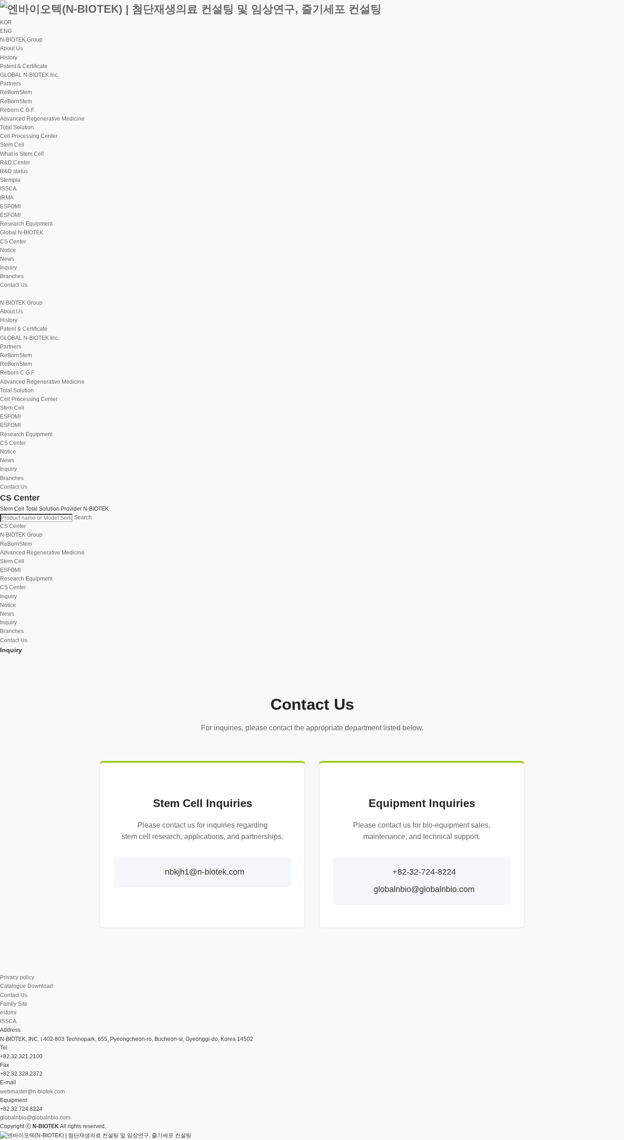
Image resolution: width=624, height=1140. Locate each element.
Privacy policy (17, 977)
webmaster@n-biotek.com (32, 1091)
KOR (6, 22)
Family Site (13, 1004)
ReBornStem (16, 544)
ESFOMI (10, 215)
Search (83, 517)
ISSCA (8, 1021)
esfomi (8, 1012)
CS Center (13, 587)
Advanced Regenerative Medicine (42, 552)
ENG (6, 31)
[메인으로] (190, 8)
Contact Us (13, 995)
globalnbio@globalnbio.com (35, 1117)
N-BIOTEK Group (21, 535)
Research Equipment (26, 578)
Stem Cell (12, 561)
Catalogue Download (26, 986)
